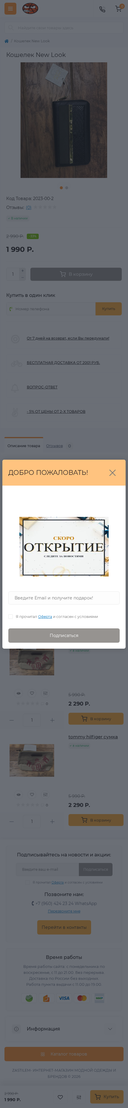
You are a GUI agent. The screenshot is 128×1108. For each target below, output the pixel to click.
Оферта (45, 616)
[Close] (112, 473)
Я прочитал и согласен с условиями (57, 616)
